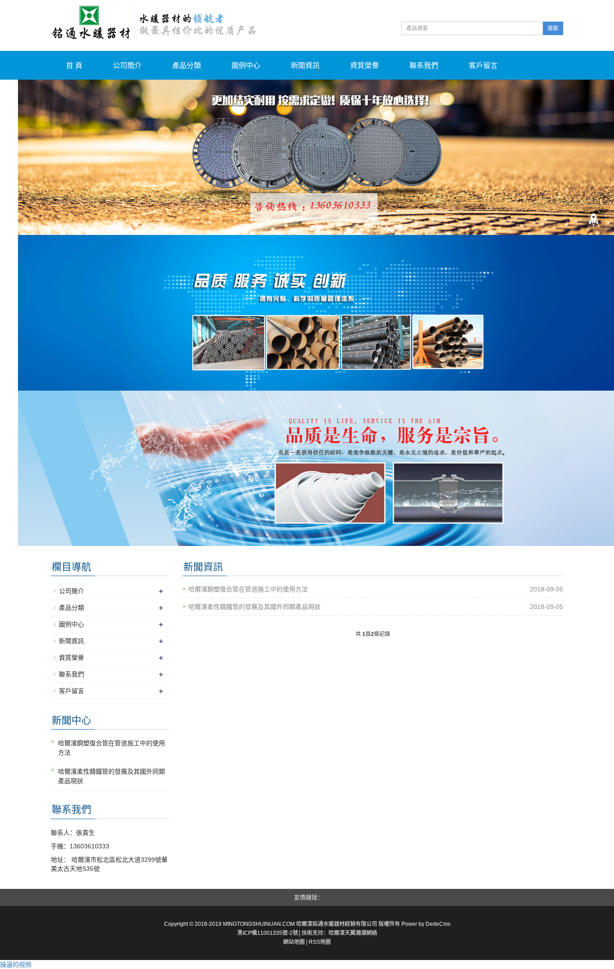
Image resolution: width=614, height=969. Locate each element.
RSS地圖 (320, 942)
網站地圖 (294, 942)
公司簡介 (127, 65)
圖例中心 (245, 65)
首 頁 (74, 65)
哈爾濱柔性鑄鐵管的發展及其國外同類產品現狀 (254, 606)
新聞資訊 (305, 65)
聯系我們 (423, 65)
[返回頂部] (594, 218)
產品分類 (186, 65)
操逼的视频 (15, 964)
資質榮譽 (364, 65)
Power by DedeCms (425, 924)
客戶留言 (483, 65)
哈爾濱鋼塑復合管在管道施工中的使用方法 (248, 589)
